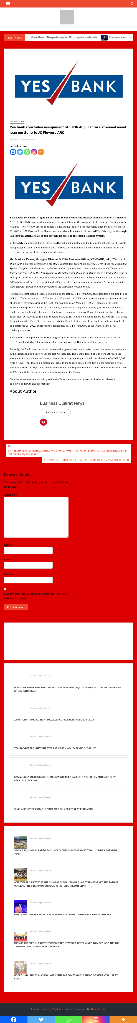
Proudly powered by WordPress (47, 1009)
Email (8, 559)
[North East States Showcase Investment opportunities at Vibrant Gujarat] (20, 906)
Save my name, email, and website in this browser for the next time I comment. (36, 596)
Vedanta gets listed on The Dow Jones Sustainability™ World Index (84, 460)
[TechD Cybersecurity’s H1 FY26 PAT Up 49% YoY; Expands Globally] (20, 740)
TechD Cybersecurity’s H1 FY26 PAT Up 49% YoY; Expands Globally (55, 748)
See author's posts (55, 412)
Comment (10, 494)
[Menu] (7, 3)
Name (8, 544)
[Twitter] (20, 152)
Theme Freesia (98, 1009)
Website (8, 574)
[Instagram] (34, 152)
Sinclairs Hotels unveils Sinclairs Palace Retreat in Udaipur (53, 809)
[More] (41, 152)
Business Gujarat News (21, 139)
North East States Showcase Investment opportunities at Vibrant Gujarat (62, 914)
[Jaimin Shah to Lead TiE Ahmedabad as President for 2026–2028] (20, 711)
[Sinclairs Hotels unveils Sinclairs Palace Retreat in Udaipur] (20, 801)
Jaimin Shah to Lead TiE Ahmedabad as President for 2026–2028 (54, 719)
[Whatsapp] (27, 152)
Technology (17, 121)
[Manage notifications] (125, 1012)
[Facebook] (13, 152)
